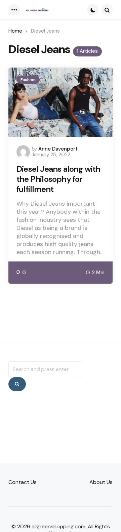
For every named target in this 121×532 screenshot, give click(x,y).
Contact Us (22, 482)
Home (15, 31)
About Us (101, 482)
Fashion (28, 79)
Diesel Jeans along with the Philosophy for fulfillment (58, 179)
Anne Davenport (58, 149)
